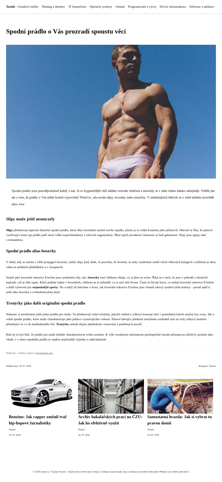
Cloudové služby (28, 6)
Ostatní (120, 6)
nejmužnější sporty (45, 287)
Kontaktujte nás (44, 353)
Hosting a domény (53, 6)
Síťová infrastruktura (173, 6)
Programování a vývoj (142, 6)
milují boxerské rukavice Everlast (193, 282)
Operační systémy (101, 6)
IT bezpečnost (77, 6)
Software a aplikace (201, 6)
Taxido (10, 6)
